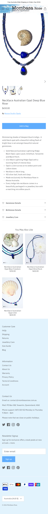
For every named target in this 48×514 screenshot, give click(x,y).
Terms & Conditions (10, 381)
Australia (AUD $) (11, 498)
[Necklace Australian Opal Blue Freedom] (12, 249)
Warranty (6, 373)
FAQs (4, 330)
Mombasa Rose (12, 505)
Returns (5, 338)
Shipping (5, 334)
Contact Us (6, 365)
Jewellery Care (8, 342)
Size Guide (6, 346)
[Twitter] (3, 424)
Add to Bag (24, 126)
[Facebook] (8, 424)
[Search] (9, 9)
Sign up (9, 459)
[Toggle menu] (3, 9)
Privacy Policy (8, 377)
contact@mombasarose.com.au (23, 400)
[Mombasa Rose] (27, 9)
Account (5, 385)
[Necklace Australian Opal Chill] (12, 292)
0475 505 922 (20, 410)
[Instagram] (13, 424)
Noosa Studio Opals (13, 113)
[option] (24, 48)
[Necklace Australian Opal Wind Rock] (35, 249)
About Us (6, 369)
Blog (4, 350)
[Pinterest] (18, 424)
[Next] (45, 81)
